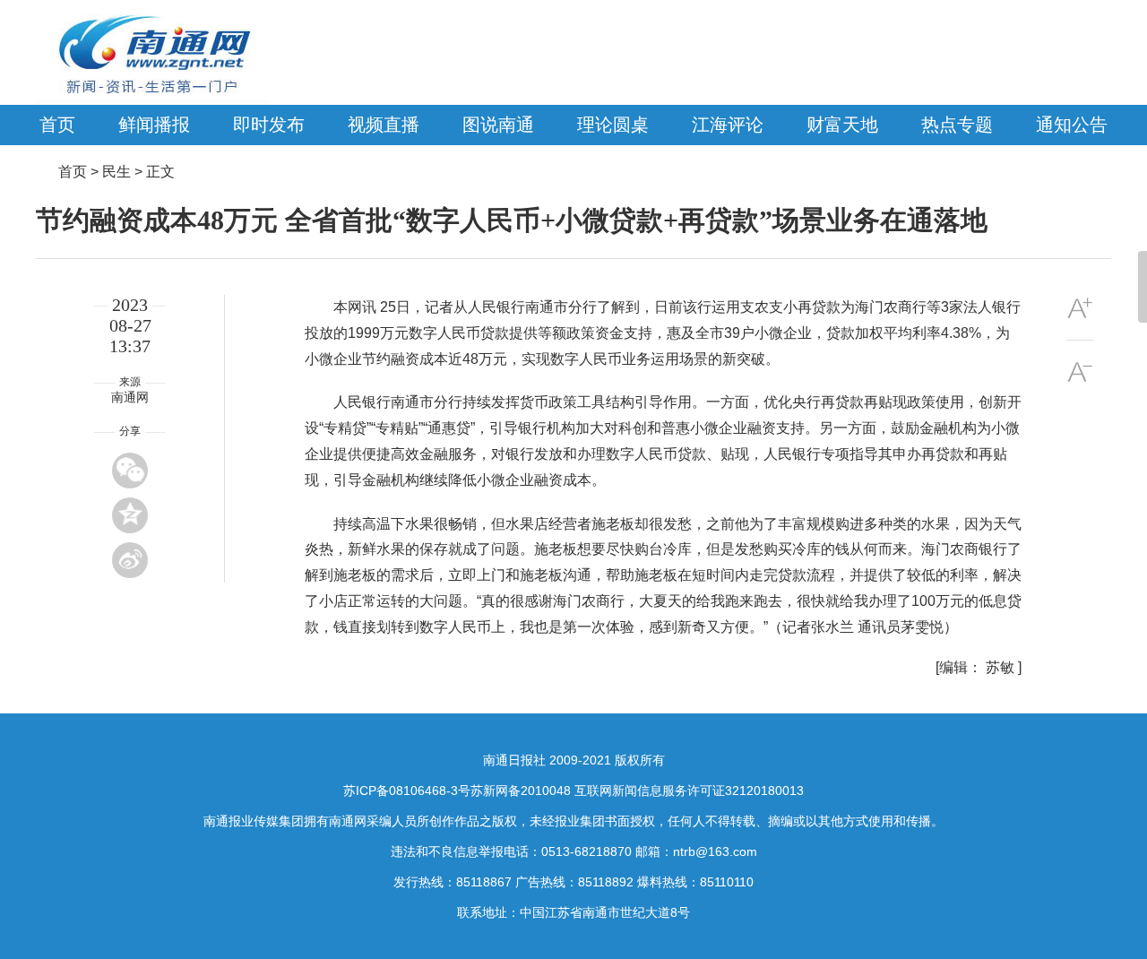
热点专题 (957, 124)
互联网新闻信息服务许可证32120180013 (689, 790)
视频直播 (383, 124)
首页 (57, 124)
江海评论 (727, 124)
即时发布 (269, 124)
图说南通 (498, 124)
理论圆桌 (613, 124)
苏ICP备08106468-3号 (406, 790)
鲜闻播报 (154, 124)
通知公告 (1072, 124)
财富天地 (842, 124)
